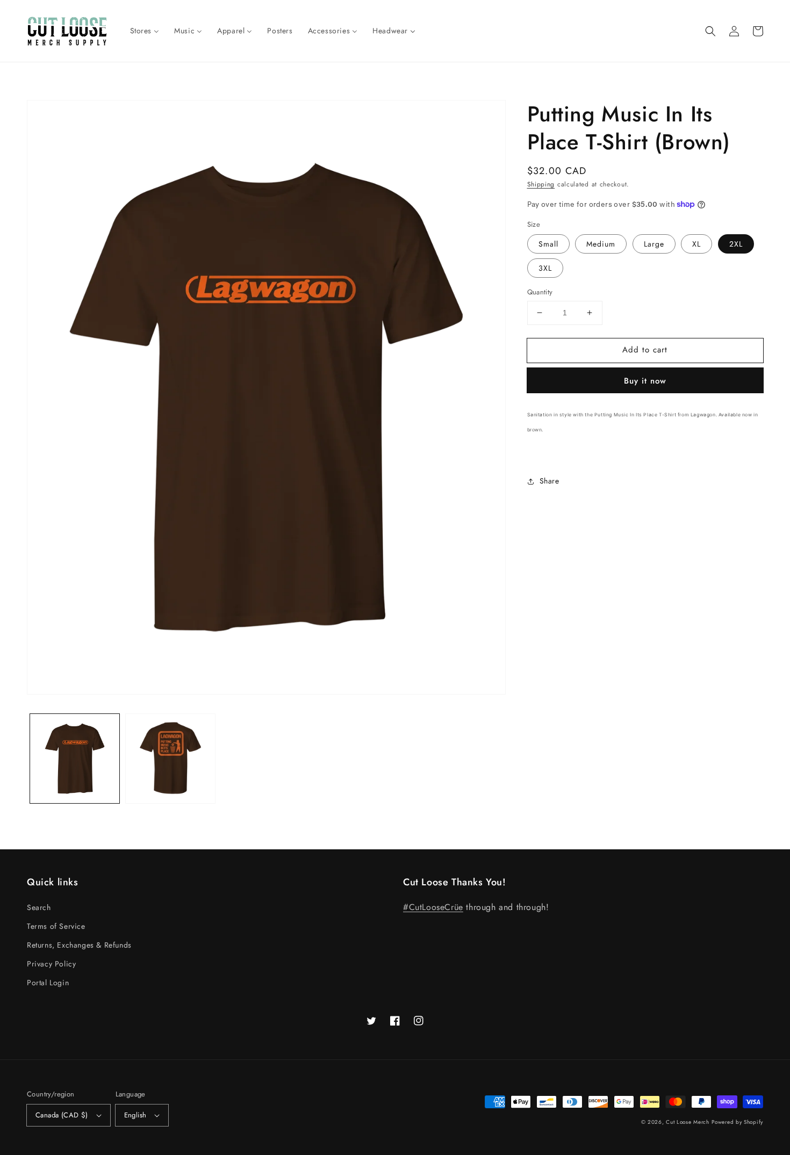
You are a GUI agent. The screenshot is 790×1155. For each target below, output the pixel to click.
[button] (710, 31)
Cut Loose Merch (687, 1122)
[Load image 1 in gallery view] (75, 758)
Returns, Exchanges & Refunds (79, 945)
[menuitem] (145, 30)
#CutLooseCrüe (433, 907)
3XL (545, 268)
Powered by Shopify (737, 1122)
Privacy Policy (51, 963)
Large (654, 244)
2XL (736, 244)
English (135, 1115)
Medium (600, 244)
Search (39, 907)
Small (548, 244)
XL (696, 244)
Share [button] (549, 480)
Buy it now (645, 381)
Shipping (541, 184)
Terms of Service (56, 926)
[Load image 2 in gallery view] (170, 758)
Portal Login (48, 982)
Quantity (540, 292)
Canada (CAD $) (61, 1115)
